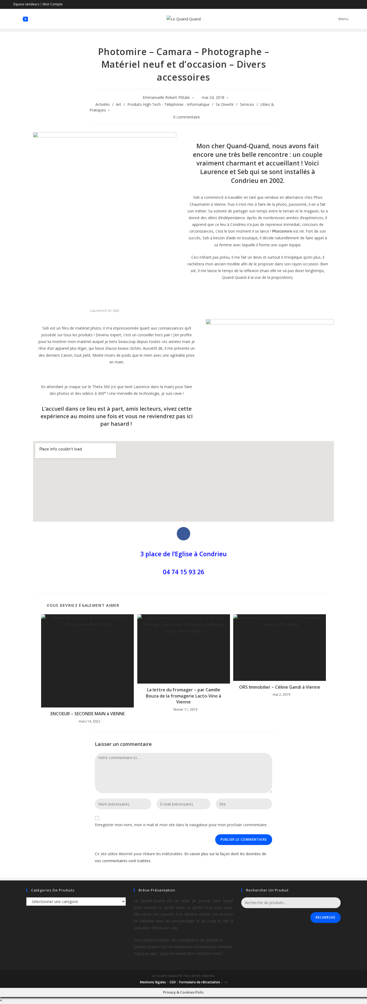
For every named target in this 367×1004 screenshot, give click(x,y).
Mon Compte (53, 4)
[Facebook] (183, 533)
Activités (102, 104)
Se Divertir (225, 104)
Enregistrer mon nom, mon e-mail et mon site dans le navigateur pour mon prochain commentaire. (181, 824)
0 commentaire (186, 117)
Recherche (325, 917)
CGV (173, 982)
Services (247, 104)
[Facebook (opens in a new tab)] (346, 4)
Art (118, 104)
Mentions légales (153, 982)
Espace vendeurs (26, 4)
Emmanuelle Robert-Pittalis (166, 97)
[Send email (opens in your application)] (351, 4)
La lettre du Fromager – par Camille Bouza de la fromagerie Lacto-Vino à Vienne (183, 696)
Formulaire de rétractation (199, 982)
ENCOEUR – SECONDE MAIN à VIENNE (88, 714)
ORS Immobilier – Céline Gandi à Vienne (279, 687)
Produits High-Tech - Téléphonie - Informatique (168, 104)
